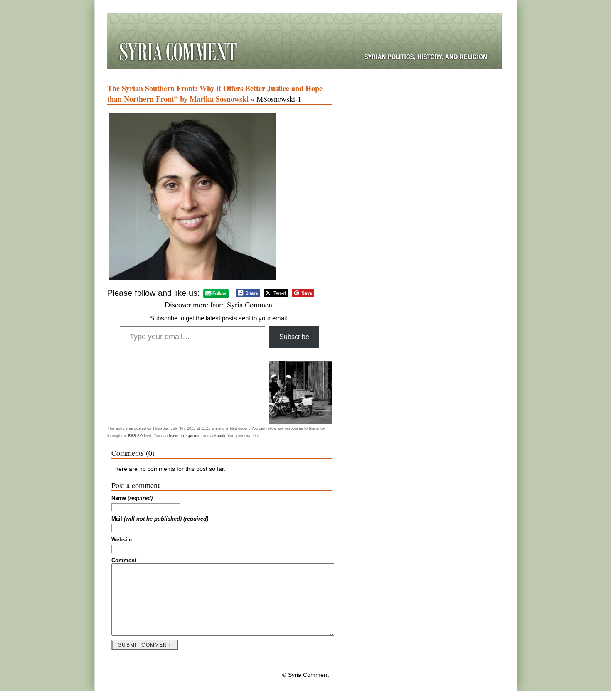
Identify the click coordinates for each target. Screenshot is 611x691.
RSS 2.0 (135, 436)
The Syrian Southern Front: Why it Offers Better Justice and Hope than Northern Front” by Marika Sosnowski (215, 93)
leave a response (184, 436)
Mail (159, 519)
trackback (216, 436)
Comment (123, 560)
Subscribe (294, 336)
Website (121, 540)
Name (132, 498)
